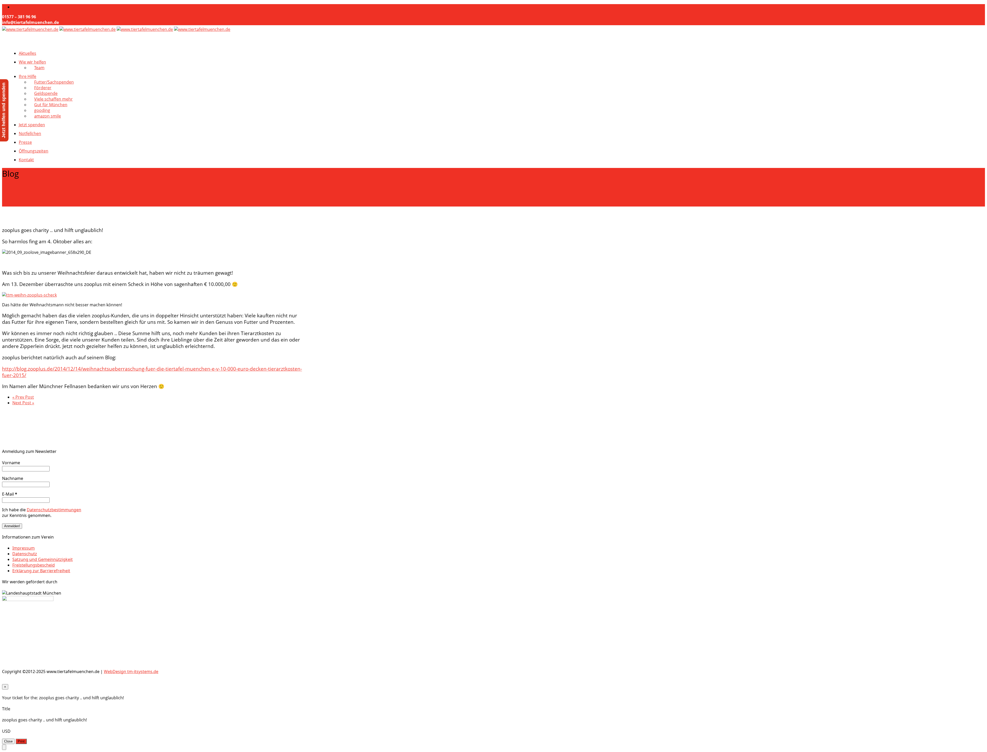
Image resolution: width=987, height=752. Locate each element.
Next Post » (23, 403)
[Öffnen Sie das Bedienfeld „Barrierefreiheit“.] (4, 747)
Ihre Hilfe (27, 76)
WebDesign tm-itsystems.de (131, 671)
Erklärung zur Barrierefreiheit (41, 571)
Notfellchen (30, 133)
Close (8, 741)
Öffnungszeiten (33, 151)
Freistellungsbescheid (33, 565)
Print (21, 741)
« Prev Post (23, 397)
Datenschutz (24, 554)
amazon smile (47, 116)
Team (39, 67)
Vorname (11, 462)
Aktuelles (27, 53)
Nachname (12, 478)
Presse (25, 142)
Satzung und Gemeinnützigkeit (42, 559)
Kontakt (26, 160)
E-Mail (9, 494)
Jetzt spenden (32, 125)
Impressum (23, 548)
